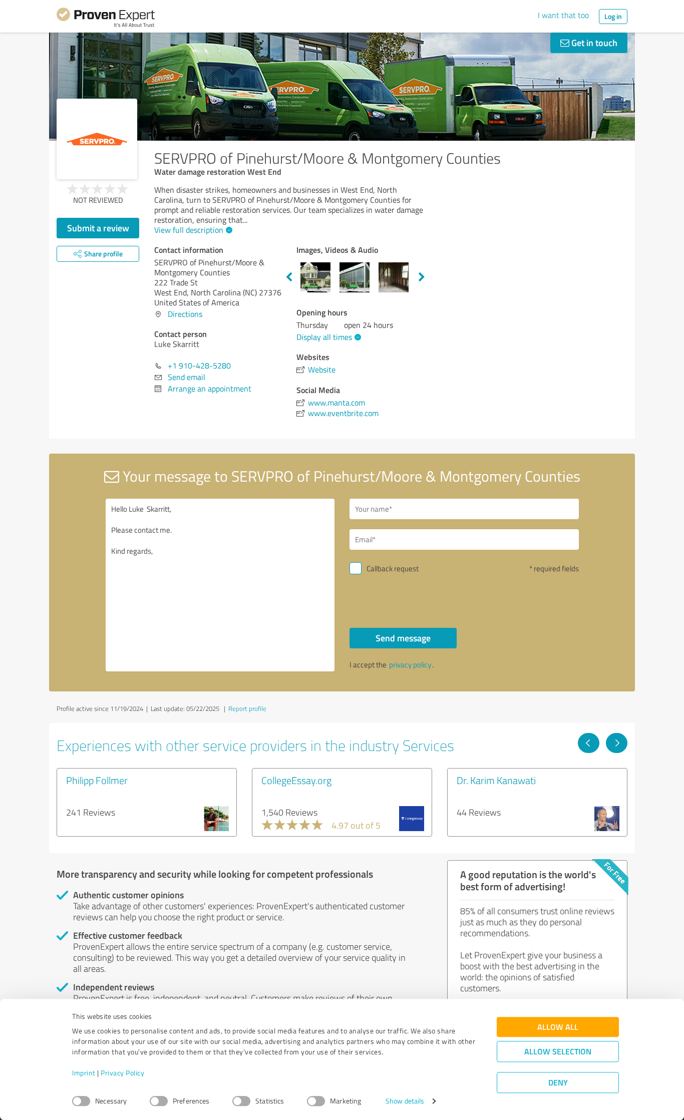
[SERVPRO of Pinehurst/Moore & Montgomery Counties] (97, 139)
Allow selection (557, 1051)
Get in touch (593, 42)
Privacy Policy (122, 1073)
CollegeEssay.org (296, 780)
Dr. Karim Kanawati (496, 780)
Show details (405, 1101)
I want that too (563, 15)
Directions (185, 313)
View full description (188, 229)
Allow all (557, 1027)
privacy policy (410, 664)
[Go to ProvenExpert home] (106, 19)
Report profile (247, 708)
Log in (613, 16)
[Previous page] (588, 743)
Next (422, 277)
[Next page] (616, 743)
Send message (403, 637)
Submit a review (98, 227)
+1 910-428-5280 (199, 365)
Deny (558, 1082)
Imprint (84, 1073)
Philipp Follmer (97, 780)
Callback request (393, 568)
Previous (289, 277)
